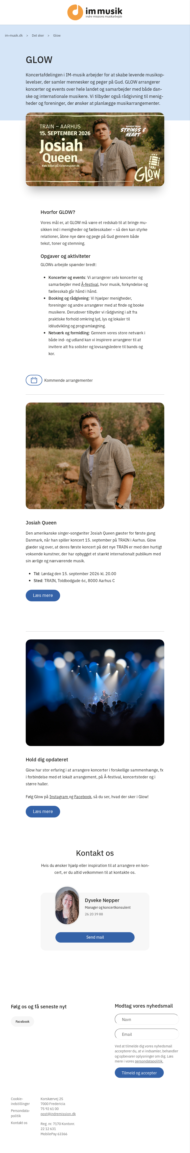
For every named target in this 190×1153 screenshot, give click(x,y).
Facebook (82, 796)
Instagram (59, 796)
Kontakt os (19, 1122)
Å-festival (89, 284)
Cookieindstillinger (20, 1101)
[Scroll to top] (179, 1138)
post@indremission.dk (58, 1113)
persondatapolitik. (149, 1061)
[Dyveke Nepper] (67, 908)
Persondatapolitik (20, 1113)
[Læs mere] (95, 692)
